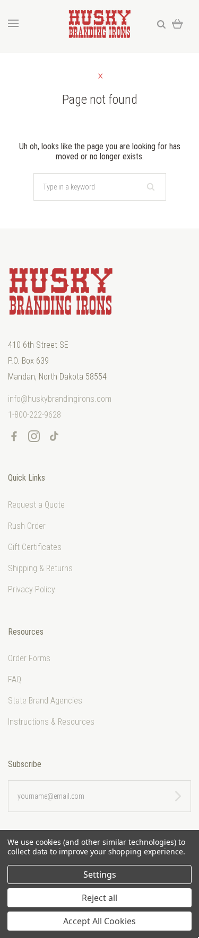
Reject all (99, 898)
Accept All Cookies (99, 921)
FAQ (14, 679)
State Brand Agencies (45, 701)
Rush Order (27, 526)
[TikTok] (54, 438)
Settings (99, 874)
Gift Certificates (35, 547)
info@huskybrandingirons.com (59, 399)
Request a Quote (36, 505)
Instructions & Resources (51, 722)
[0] (177, 24)
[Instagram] (34, 438)
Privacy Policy (31, 589)
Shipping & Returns (40, 568)
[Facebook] (14, 438)
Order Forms (29, 658)
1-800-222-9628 (34, 415)
